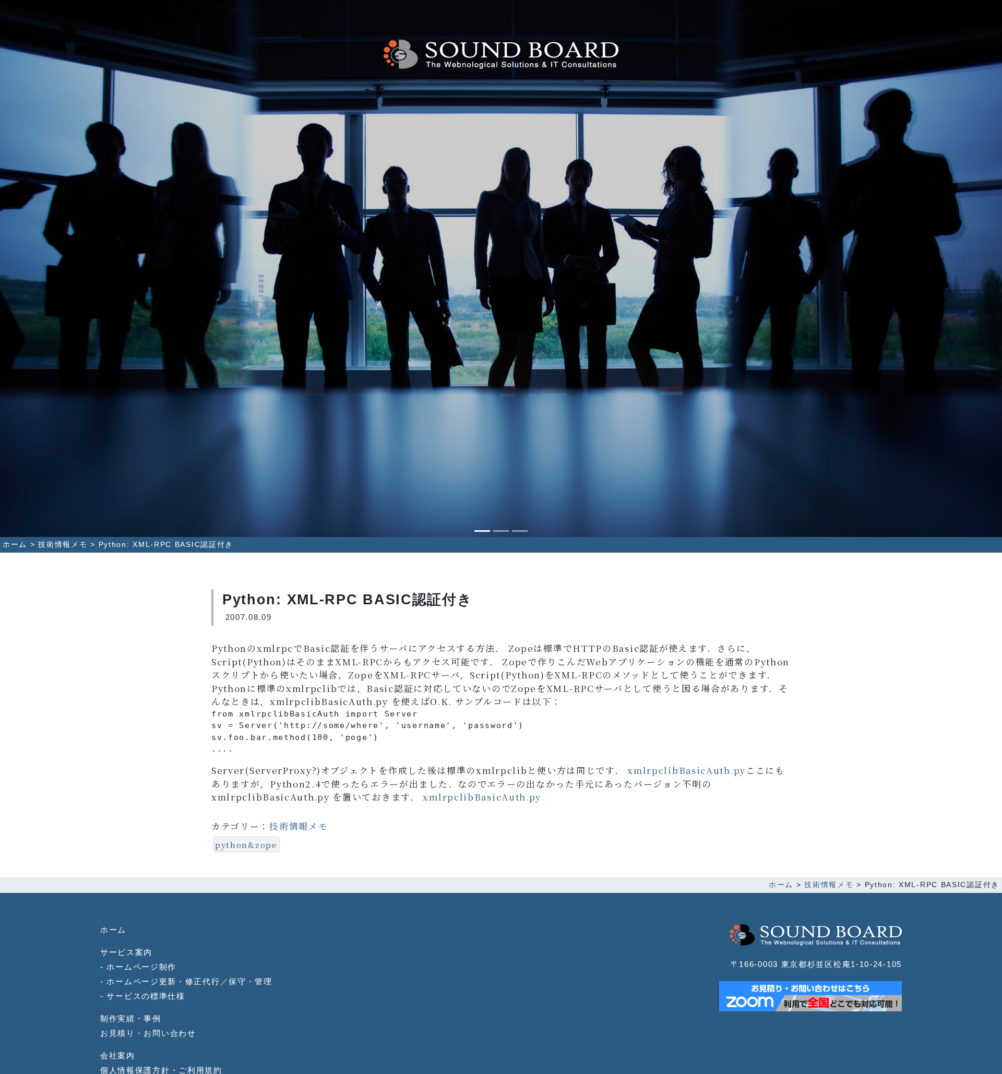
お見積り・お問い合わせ (148, 1033)
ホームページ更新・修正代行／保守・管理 (189, 981)
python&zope (246, 844)
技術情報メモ (298, 825)
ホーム (113, 929)
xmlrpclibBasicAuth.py (686, 770)
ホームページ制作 (141, 966)
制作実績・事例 (130, 1018)
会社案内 (117, 1055)
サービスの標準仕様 (145, 996)
